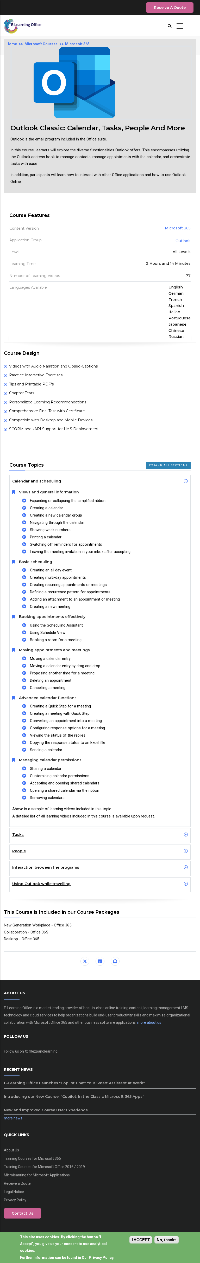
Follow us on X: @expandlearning (31, 1051)
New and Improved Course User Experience (46, 1110)
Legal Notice (14, 1192)
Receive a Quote (170, 7)
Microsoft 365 (77, 44)
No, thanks (166, 1240)
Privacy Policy (15, 1200)
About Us (11, 1150)
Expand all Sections (168, 465)
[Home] (25, 25)
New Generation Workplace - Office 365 (37, 925)
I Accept (141, 1240)
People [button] (19, 851)
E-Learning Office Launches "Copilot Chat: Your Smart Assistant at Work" (74, 1083)
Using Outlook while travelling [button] (41, 883)
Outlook (183, 241)
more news (13, 1118)
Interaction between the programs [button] (45, 867)
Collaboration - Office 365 (26, 932)
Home (12, 44)
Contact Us (22, 1213)
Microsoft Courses (41, 44)
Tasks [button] (18, 834)
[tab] (100, 481)
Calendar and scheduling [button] (36, 481)
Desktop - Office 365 (21, 939)
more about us (149, 1022)
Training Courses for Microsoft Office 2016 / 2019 (44, 1167)
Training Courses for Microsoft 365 (32, 1158)
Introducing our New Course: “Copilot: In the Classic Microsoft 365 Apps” (74, 1096)
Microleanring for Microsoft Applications (37, 1175)
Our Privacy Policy (97, 1257)
